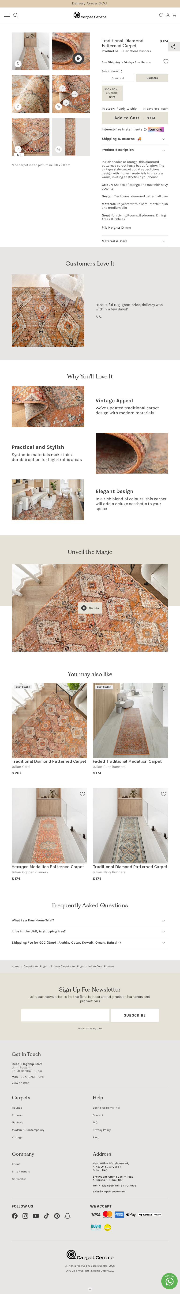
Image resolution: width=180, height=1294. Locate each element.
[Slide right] (83, 88)
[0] (161, 15)
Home (15, 966)
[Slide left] (18, 88)
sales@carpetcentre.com (109, 1191)
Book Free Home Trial (106, 1107)
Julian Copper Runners (30, 872)
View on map (21, 1083)
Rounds (17, 1107)
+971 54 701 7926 (125, 1185)
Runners (17, 1115)
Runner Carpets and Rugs (67, 966)
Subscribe (135, 1015)
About (16, 1164)
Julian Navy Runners (109, 872)
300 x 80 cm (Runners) (112, 93)
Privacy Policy (102, 1130)
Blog (95, 1137)
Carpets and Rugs (35, 966)
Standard (118, 78)
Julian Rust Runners (109, 767)
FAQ (95, 1122)
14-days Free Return (137, 62)
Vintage (17, 1137)
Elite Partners (21, 1171)
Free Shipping (111, 62)
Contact (98, 1115)
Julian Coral (21, 767)
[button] (174, 15)
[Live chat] (169, 1281)
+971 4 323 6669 (103, 1185)
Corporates (19, 1179)
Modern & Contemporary (28, 1130)
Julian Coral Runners (101, 966)
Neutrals (17, 1122)
